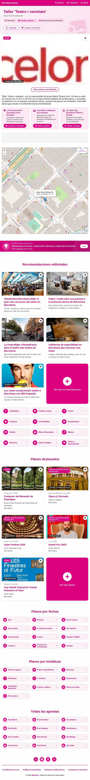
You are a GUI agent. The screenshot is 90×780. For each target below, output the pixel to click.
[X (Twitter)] (54, 759)
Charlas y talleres (13, 81)
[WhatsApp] (36, 759)
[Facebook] (48, 759)
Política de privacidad (32, 770)
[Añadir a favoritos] (85, 38)
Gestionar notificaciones (54, 770)
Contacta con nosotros (77, 770)
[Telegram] (42, 759)
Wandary (35, 775)
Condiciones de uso (11, 770)
